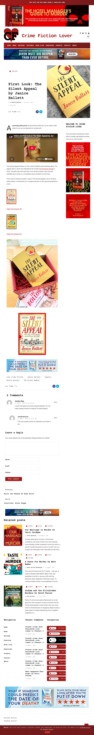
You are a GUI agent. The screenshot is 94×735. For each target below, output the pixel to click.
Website (7, 472)
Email (7, 466)
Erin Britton (31, 596)
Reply (55, 402)
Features (30, 45)
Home (9, 45)
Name (7, 459)
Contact (67, 45)
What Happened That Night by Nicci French (34, 674)
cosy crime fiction (15, 377)
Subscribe (50, 45)
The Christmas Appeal (46, 169)
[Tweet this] (40, 111)
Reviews (21, 45)
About (74, 45)
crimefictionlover (15, 102)
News (14, 45)
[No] (92, 730)
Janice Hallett (34, 377)
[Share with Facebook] (37, 111)
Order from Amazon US (14, 234)
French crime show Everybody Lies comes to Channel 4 (34, 629)
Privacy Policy (10, 718)
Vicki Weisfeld (31, 535)
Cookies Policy (10, 721)
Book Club (40, 45)
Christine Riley (19, 401)
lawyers (48, 377)
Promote (59, 45)
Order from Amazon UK (14, 209)
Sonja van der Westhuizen (34, 567)
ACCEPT (47, 732)
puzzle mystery (13, 380)
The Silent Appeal (31, 380)
